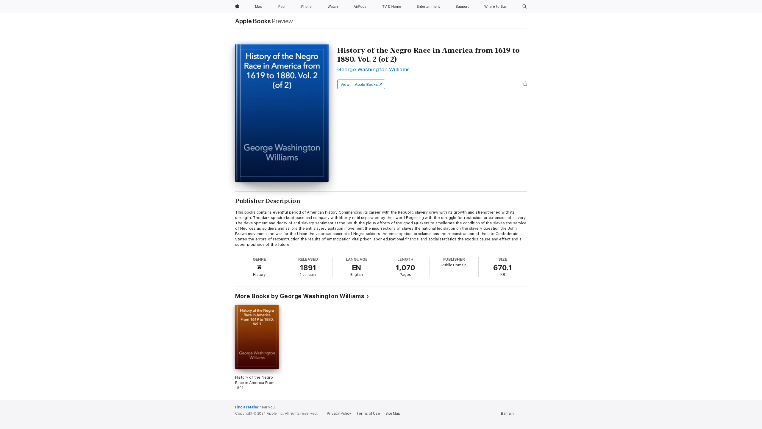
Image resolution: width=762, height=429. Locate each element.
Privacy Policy (339, 413)
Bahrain (507, 413)
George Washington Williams (373, 69)
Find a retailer (247, 407)
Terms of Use (368, 413)
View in (359, 84)
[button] (524, 6)
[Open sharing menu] (525, 84)
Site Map (392, 413)
